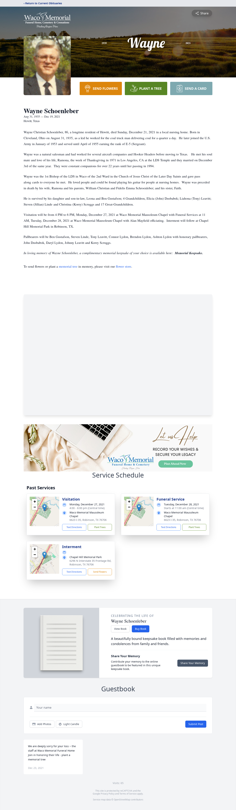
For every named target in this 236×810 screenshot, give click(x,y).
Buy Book (140, 628)
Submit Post (195, 724)
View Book (120, 628)
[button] (44, 507)
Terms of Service (128, 793)
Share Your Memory (193, 663)
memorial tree (68, 266)
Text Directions (74, 527)
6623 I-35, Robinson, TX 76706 (88, 520)
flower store (123, 266)
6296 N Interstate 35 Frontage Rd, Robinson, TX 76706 (90, 562)
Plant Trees (100, 527)
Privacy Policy (107, 793)
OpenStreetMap (122, 799)
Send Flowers (100, 571)
